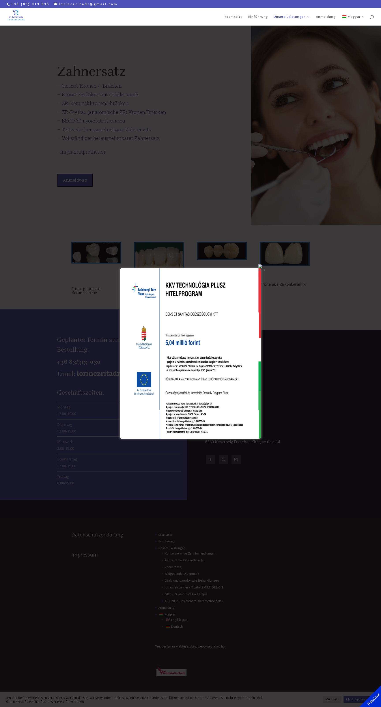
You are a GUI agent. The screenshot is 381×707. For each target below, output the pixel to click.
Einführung (258, 17)
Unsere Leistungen (290, 17)
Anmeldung (326, 17)
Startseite (234, 17)
